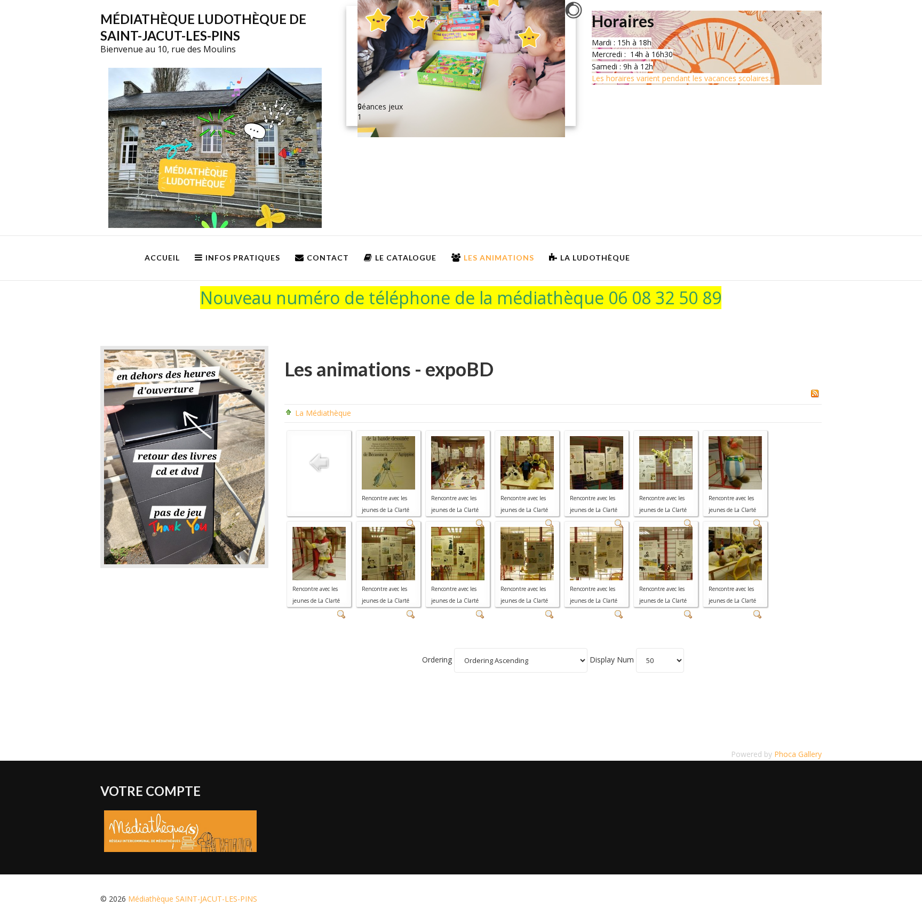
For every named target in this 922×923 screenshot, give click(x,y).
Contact (328, 257)
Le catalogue (405, 257)
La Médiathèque (323, 413)
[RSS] (814, 393)
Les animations (499, 257)
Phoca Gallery (798, 754)
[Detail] (341, 613)
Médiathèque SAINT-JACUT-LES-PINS (192, 899)
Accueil (162, 257)
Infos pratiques (242, 257)
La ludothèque (595, 257)
